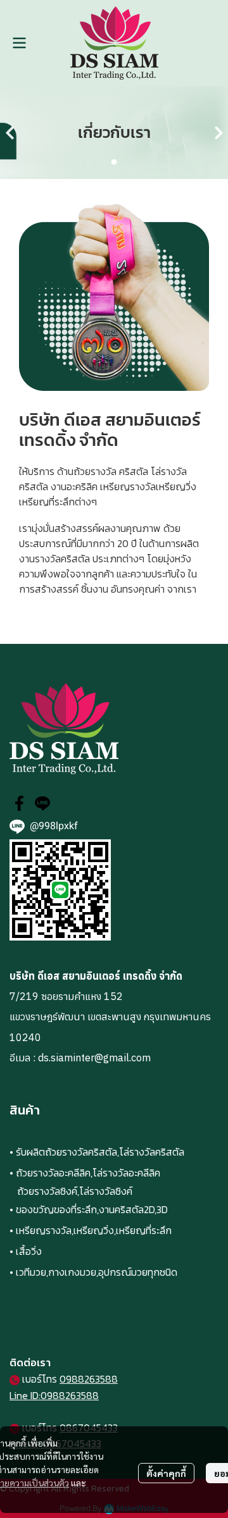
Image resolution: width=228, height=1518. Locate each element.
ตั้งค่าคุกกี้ (166, 1473)
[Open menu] (19, 43)
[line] (42, 803)
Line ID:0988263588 (54, 1395)
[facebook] (20, 803)
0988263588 (89, 1378)
